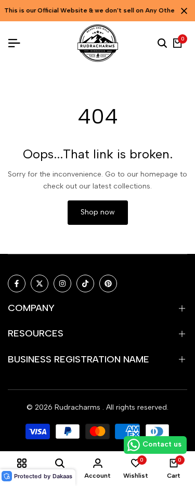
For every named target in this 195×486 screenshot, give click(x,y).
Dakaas (62, 476)
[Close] (182, 11)
